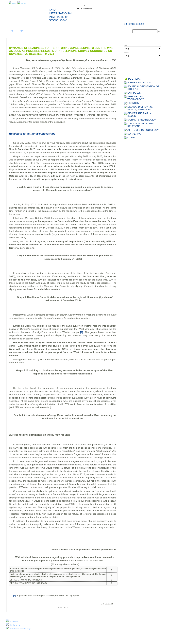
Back (66, 607)
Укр (11, 30)
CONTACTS (121, 31)
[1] (81, 332)
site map (24, 3)
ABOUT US (45, 31)
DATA (102, 31)
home (14, 3)
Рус (21, 30)
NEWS (64, 31)
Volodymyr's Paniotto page (20, 629)
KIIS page (14, 621)
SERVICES (83, 31)
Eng (16, 30)
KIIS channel (15, 625)
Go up (60, 607)
